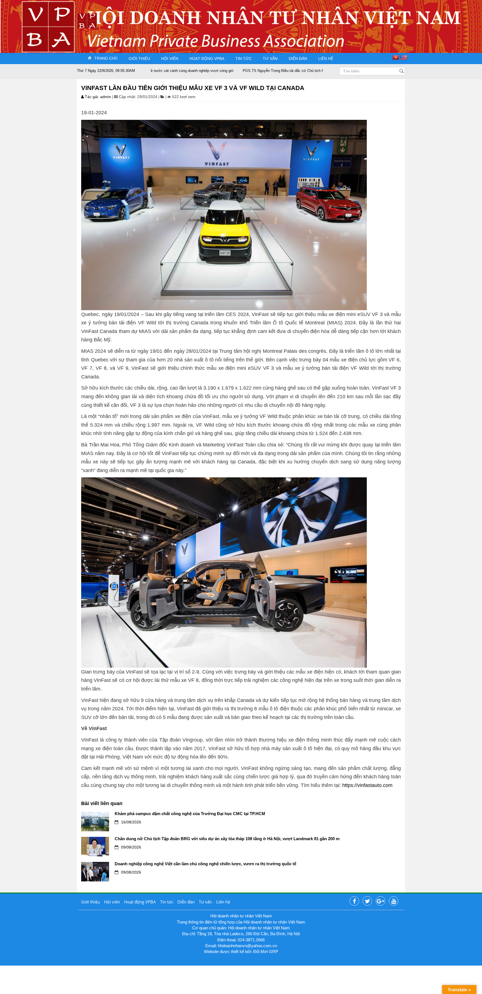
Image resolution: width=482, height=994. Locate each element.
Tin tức (243, 58)
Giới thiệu (139, 58)
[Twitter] (367, 901)
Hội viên (169, 58)
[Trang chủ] (87, 20)
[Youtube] (393, 901)
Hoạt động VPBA (206, 58)
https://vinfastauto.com (367, 785)
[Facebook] (354, 901)
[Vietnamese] (396, 57)
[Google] (380, 901)
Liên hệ (325, 58)
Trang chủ (105, 58)
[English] (405, 57)
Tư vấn (270, 58)
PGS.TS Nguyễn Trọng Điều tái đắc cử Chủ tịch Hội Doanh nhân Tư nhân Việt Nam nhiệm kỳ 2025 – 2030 (289, 71)
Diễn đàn (298, 58)
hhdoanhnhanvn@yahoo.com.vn (247, 945)
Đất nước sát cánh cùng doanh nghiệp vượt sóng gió (151, 71)
